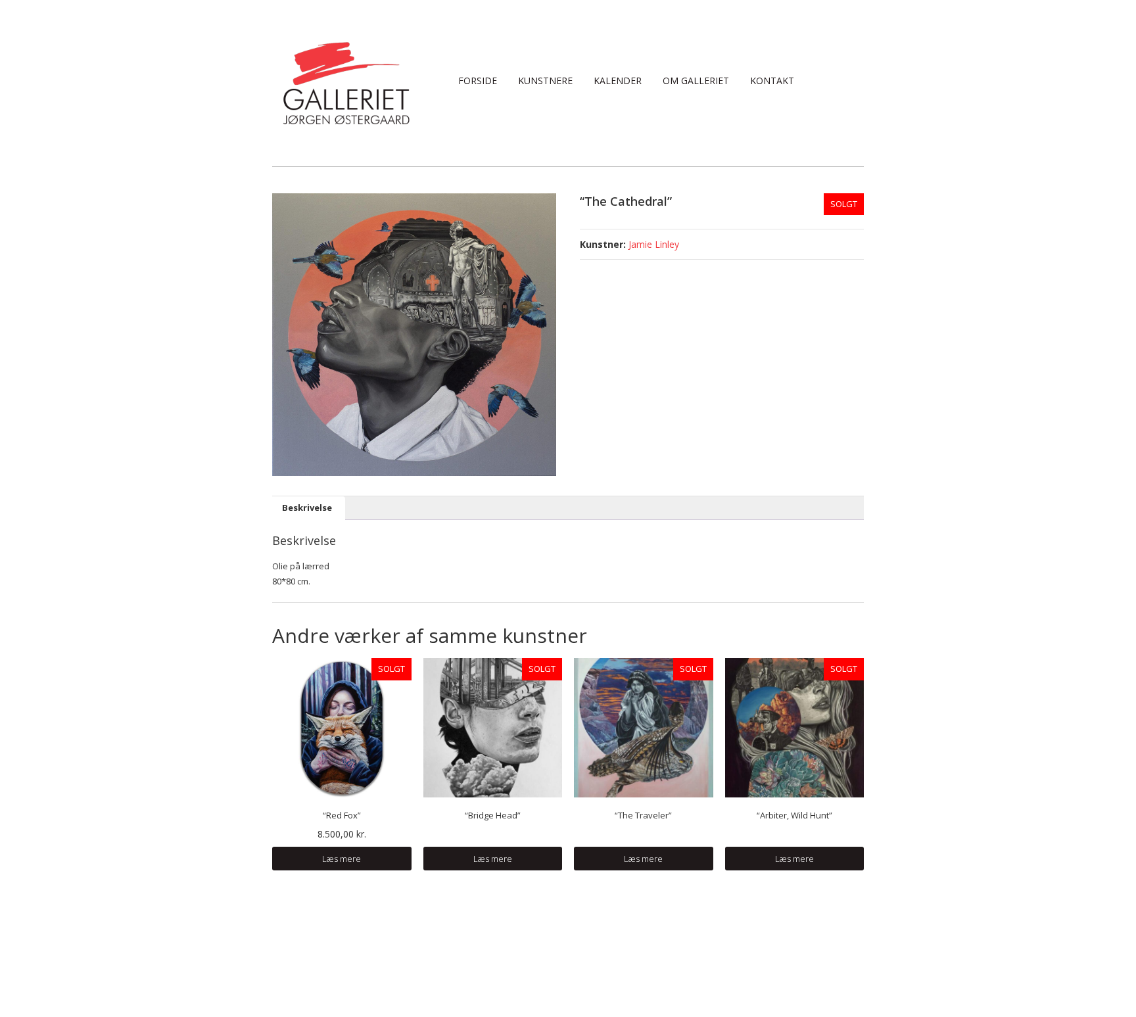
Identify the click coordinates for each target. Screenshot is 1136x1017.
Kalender (618, 80)
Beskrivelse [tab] (307, 507)
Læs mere (341, 858)
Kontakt (772, 80)
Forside (477, 80)
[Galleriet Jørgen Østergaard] (346, 82)
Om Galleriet (696, 80)
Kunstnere (545, 80)
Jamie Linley (653, 244)
